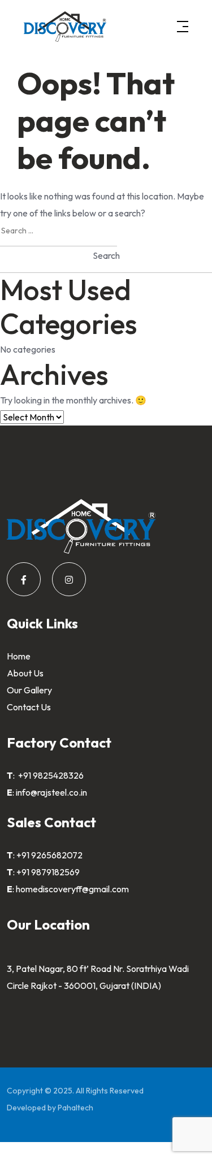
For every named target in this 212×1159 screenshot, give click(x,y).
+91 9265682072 (49, 855)
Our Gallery (29, 690)
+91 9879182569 (48, 872)
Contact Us (29, 707)
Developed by (32, 1107)
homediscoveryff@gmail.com (72, 889)
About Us (25, 673)
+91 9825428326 (50, 775)
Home (19, 656)
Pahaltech (75, 1107)
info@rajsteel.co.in (51, 792)
